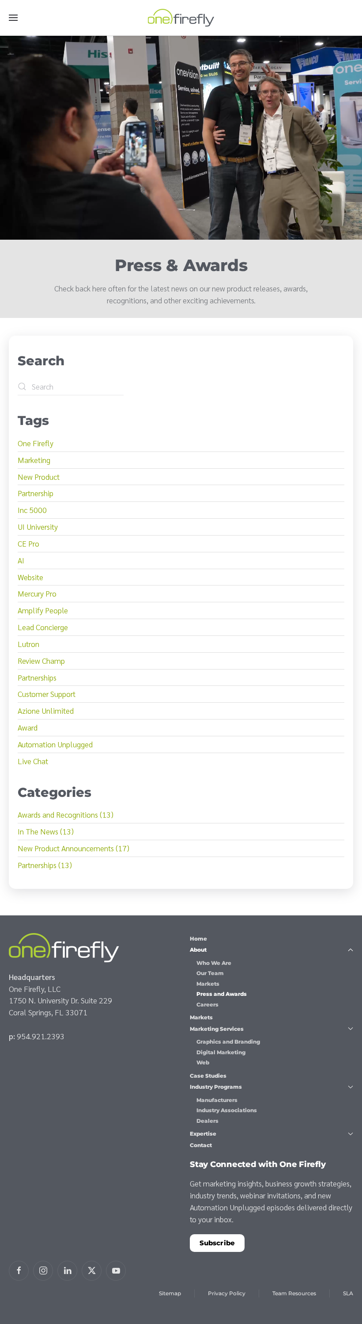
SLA (348, 1293)
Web (202, 1062)
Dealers (207, 1120)
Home (198, 938)
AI (21, 560)
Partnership (35, 493)
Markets (207, 983)
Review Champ (41, 660)
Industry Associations (226, 1110)
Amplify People (43, 610)
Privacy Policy (226, 1293)
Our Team (210, 973)
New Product (39, 476)
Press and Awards (221, 994)
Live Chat (33, 761)
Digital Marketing (220, 1052)
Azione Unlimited (46, 710)
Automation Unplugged (55, 744)
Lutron (28, 644)
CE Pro (28, 543)
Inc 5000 (32, 510)
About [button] (198, 949)
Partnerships (37, 677)
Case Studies (208, 1075)
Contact (201, 1145)
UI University (38, 526)
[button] (13, 17)
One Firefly (35, 443)
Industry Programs (216, 1086)
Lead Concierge (43, 627)
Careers (207, 1004)
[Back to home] (181, 17)
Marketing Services (217, 1029)
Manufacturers (217, 1100)
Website (30, 577)
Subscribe (217, 1243)
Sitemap (170, 1293)
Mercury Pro (37, 593)
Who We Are (213, 963)
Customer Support (46, 694)
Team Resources (294, 1293)
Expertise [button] (203, 1133)
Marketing (34, 460)
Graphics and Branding (228, 1041)
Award (28, 727)
